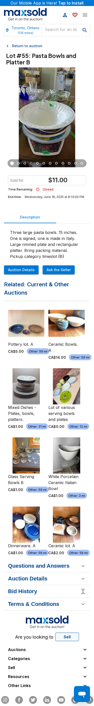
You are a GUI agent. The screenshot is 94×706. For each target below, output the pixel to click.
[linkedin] (47, 700)
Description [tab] (30, 217)
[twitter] (33, 700)
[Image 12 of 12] (81, 163)
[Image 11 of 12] (75, 163)
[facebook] (19, 700)
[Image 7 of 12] (50, 163)
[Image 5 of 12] (37, 163)
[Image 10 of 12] (69, 163)
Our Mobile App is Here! (47, 2)
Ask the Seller (59, 270)
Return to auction (27, 46)
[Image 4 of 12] (31, 163)
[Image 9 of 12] (62, 163)
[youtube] (61, 700)
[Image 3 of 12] (24, 163)
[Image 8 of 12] (56, 163)
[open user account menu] (65, 15)
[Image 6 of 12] (43, 163)
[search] (85, 30)
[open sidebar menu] (85, 15)
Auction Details (21, 270)
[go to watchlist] (75, 15)
